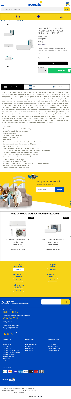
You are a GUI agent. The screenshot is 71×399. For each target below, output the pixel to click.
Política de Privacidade (9, 354)
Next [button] (8, 66)
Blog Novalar (6, 361)
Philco (39, 35)
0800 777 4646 (10, 317)
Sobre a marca (7, 344)
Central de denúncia (54, 348)
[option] (25, 45)
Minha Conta (28, 346)
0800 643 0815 (10, 312)
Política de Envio (7, 348)
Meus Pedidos (29, 348)
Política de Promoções (9, 356)
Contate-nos (18, 290)
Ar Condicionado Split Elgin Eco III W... (53, 239)
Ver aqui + (52, 279)
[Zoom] (8, 32)
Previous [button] (8, 24)
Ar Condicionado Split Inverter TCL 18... (18, 239)
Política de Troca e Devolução (11, 350)
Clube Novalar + (7, 358)
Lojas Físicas (6, 346)
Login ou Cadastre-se (31, 344)
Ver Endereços (53, 269)
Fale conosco (52, 344)
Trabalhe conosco (53, 346)
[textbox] (35, 9)
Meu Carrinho (29, 350)
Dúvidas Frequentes (53, 350)
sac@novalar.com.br (9, 323)
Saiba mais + (18, 269)
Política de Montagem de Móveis (12, 352)
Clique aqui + (18, 279)
